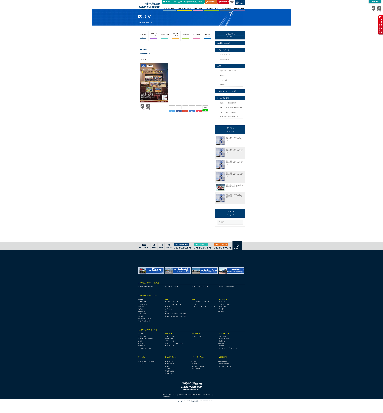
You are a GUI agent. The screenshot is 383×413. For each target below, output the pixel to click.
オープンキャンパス (171, 2)
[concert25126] (192, 111)
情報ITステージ (169, 346)
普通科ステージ (169, 338)
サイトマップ (173, 394)
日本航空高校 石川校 (223, 98)
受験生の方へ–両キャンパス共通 (226, 91)
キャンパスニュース (225, 55)
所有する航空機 (169, 371)
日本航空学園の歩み (171, 364)
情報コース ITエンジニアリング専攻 (175, 316)
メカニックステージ (198, 336)
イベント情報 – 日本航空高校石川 (229, 116)
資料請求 (191, 2)
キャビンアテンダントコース (200, 302)
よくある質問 (232, 2)
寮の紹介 (221, 309)
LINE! (205, 107)
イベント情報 (224, 80)
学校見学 (182, 2)
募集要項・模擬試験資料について (229, 286)
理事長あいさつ (169, 366)
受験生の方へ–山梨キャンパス (228, 71)
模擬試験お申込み (212, 2)
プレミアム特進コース (171, 302)
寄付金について (169, 373)
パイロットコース (197, 304)
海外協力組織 (239, 8)
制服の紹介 (222, 306)
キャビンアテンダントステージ (174, 343)
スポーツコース (169, 309)
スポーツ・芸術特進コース (173, 304)
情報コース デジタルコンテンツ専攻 (175, 314)
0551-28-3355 (203, 247)
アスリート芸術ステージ (172, 336)
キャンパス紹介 (169, 8)
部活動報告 (141, 311)
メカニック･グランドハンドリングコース (204, 306)
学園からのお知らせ (223, 50)
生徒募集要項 (223, 361)
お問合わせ (200, 2)
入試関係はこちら (211, 8)
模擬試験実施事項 (224, 364)
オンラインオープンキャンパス (228, 348)
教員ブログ (141, 309)
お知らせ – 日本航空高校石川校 (228, 112)
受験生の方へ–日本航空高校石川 (228, 103)
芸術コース (168, 311)
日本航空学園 (226, 8)
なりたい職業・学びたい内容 (146, 361)
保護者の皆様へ (207, 394)
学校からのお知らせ (225, 59)
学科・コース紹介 (184, 8)
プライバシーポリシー (185, 394)
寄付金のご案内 (224, 2)
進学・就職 (198, 8)
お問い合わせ (196, 368)
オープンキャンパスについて (200, 286)
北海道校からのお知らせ (224, 43)
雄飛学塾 (221, 311)
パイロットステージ (171, 341)
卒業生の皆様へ (197, 394)
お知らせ (222, 75)
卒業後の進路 (142, 302)
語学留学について (170, 368)
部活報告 (222, 84)
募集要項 (141, 299)
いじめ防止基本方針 (144, 321)
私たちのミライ (142, 364)
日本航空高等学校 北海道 (145, 286)
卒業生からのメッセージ (145, 304)
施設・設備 (222, 302)
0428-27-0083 (222, 247)
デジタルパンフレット (171, 286)
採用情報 (141, 316)
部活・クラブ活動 (224, 304)
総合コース (168, 306)
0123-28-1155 (183, 247)
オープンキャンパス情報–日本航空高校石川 (230, 108)
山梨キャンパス (221, 66)
